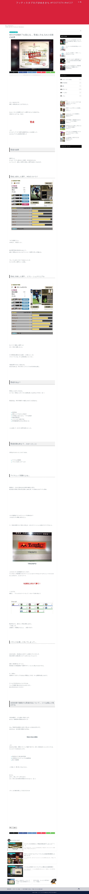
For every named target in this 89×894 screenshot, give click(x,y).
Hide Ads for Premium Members (14, 27)
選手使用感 (71, 82)
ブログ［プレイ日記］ (13, 32)
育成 (15, 827)
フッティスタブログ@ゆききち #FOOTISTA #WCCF (44, 2)
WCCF (12, 827)
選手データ (71, 89)
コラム (71, 95)
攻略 (71, 86)
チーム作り (71, 92)
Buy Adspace (9, 25)
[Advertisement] (44, 15)
